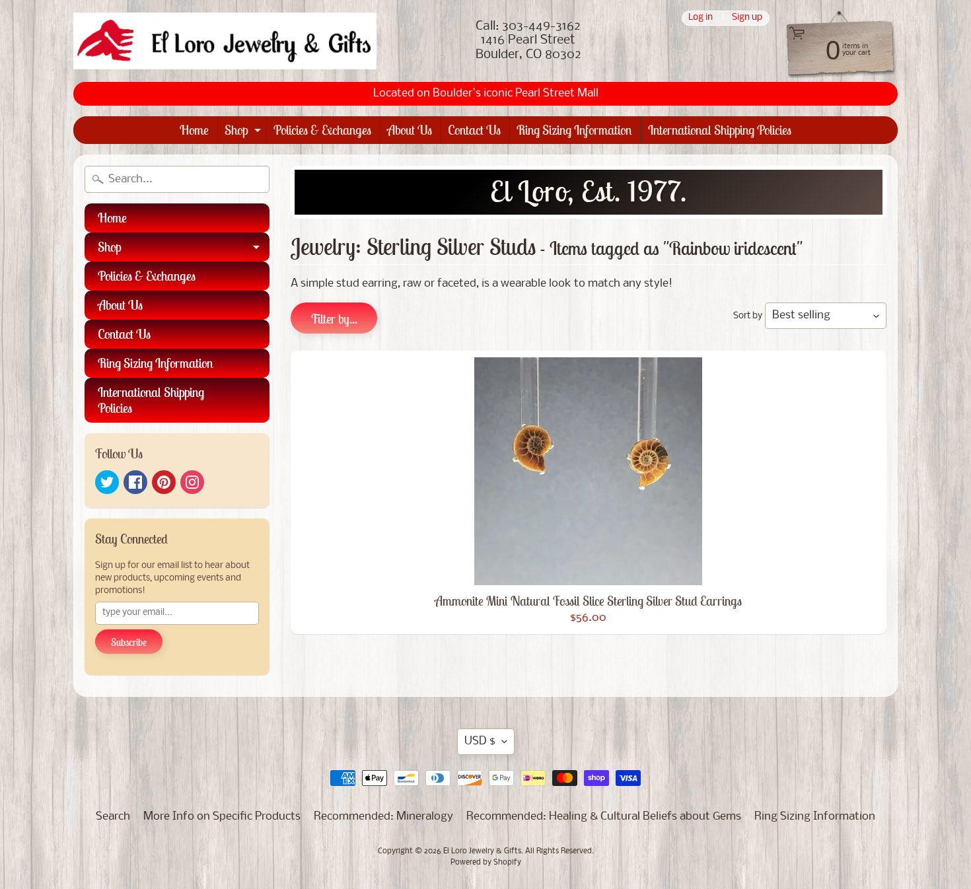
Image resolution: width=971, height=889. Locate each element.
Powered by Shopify (485, 863)
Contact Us (474, 130)
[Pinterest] (164, 482)
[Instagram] (192, 482)
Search (113, 816)
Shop (244, 132)
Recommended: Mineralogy (383, 816)
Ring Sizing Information (574, 130)
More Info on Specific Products (222, 816)
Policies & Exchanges (322, 130)
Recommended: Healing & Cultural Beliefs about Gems (603, 816)
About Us (409, 130)
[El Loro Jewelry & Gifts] (225, 41)
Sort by (747, 316)
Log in (700, 18)
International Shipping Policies (719, 130)
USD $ (479, 741)
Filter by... (333, 318)
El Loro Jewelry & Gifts (482, 851)
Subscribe (129, 642)
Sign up (747, 18)
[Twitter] (107, 482)
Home (194, 130)
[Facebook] (135, 482)
